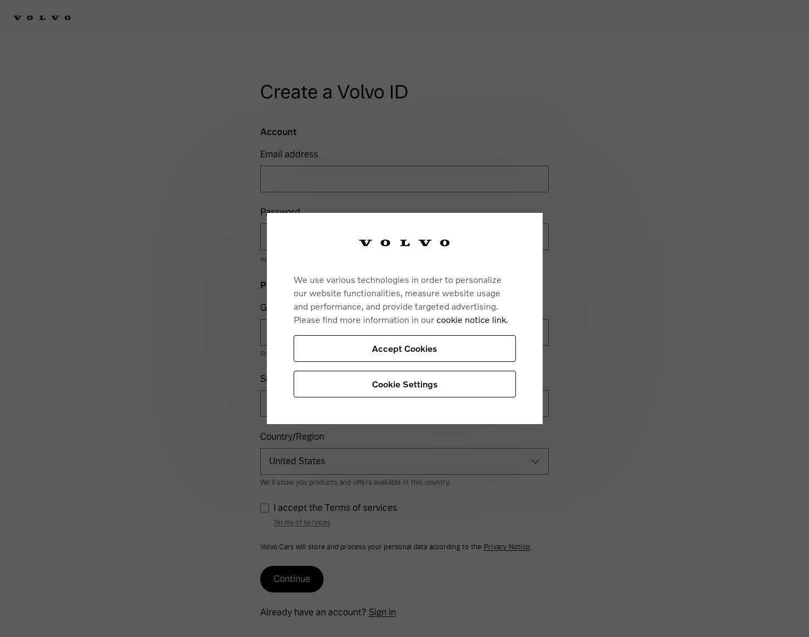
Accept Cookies (404, 348)
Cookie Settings (405, 384)
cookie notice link (471, 319)
